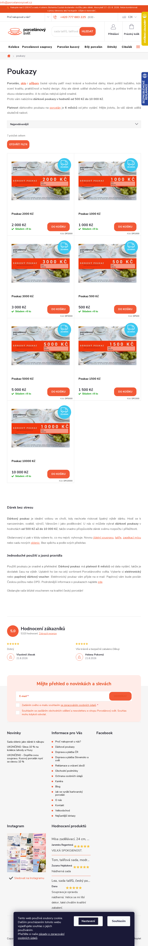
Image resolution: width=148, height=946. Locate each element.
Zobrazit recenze (48, 633)
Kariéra (59, 781)
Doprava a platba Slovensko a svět (71, 759)
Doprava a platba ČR (66, 752)
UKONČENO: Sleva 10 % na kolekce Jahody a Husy (22, 748)
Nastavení (88, 921)
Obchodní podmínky (66, 771)
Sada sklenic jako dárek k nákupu (25, 742)
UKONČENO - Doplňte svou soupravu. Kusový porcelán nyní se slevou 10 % (25, 758)
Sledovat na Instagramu (29, 878)
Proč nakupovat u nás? (18, 17)
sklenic (35, 543)
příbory (34, 83)
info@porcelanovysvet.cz (16, 3)
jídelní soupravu (103, 538)
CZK (130, 17)
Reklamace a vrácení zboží (70, 765)
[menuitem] (14, 47)
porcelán (55, 108)
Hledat (87, 31)
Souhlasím (119, 921)
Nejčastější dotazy (65, 816)
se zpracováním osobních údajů (78, 705)
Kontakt (59, 805)
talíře (118, 538)
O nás (58, 800)
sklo (23, 83)
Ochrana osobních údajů (69, 776)
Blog (57, 786)
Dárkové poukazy (65, 747)
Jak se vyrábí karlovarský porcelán (69, 793)
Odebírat (120, 696)
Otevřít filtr (18, 144)
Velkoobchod (62, 810)
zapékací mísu (132, 538)
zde (100, 582)
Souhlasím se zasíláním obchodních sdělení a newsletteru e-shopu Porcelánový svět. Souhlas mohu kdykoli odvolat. (74, 712)
